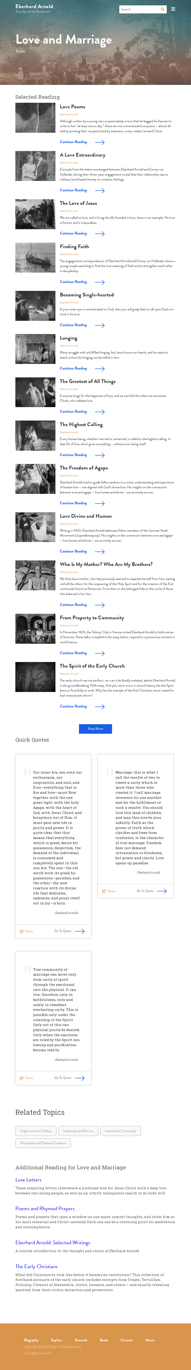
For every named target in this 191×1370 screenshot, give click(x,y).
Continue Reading (73, 142)
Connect (127, 1340)
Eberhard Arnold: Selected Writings (52, 1242)
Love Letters (28, 1179)
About (149, 1340)
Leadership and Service (78, 1130)
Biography (31, 1340)
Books (104, 1340)
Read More (95, 728)
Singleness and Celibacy (36, 1130)
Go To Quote (63, 930)
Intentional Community (120, 1130)
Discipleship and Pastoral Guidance (43, 1142)
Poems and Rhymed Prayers (45, 1208)
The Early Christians (36, 1266)
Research (81, 1340)
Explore (56, 1340)
